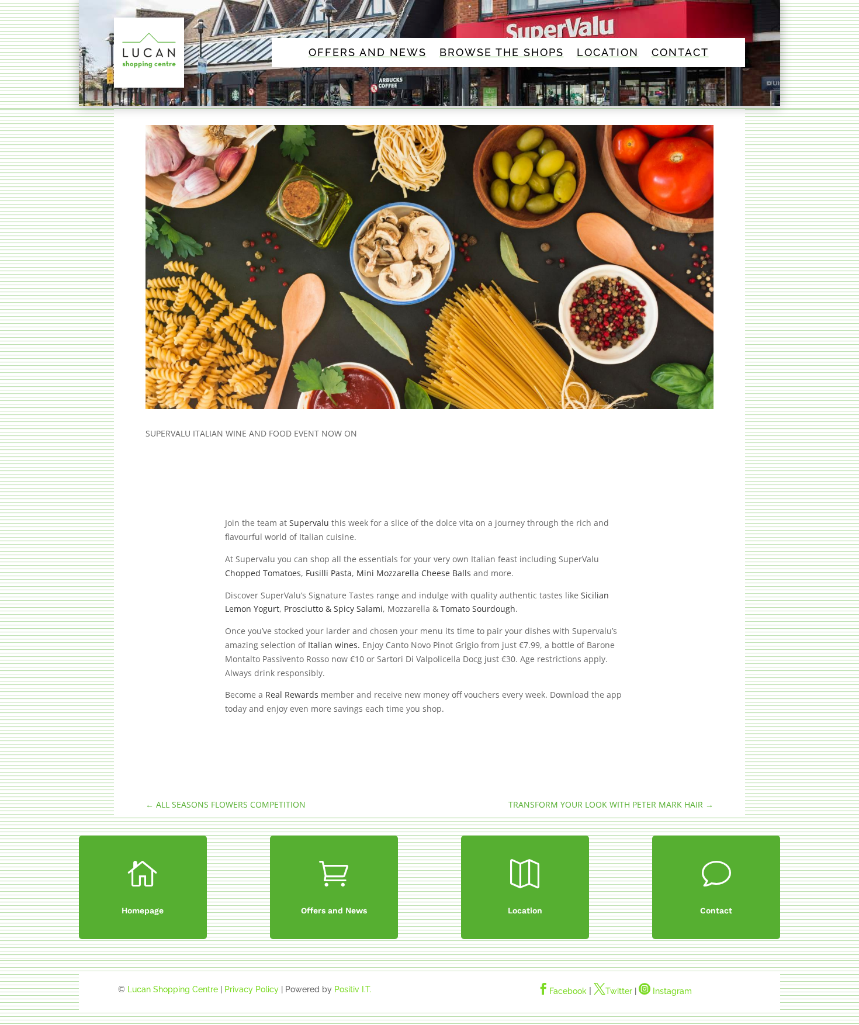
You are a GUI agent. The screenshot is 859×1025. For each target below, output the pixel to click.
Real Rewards (291, 694)
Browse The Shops (501, 53)
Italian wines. (334, 644)
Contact (680, 53)
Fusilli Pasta (329, 573)
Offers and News (368, 53)
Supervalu (309, 522)
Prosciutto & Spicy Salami (333, 608)
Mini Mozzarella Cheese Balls (413, 573)
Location (608, 53)
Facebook (562, 991)
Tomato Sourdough (478, 608)
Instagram (665, 991)
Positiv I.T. (353, 989)
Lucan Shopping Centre (172, 989)
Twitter (613, 991)
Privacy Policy (251, 989)
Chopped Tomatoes (263, 573)
